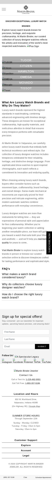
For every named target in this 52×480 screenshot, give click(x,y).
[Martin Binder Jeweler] (26, 371)
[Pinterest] (28, 361)
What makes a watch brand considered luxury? (19, 276)
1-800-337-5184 (32, 383)
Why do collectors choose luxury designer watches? (22, 286)
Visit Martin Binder (11, 250)
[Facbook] (18, 361)
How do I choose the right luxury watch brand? (22, 296)
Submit (42, 346)
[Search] (44, 9)
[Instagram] (7, 361)
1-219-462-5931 (33, 379)
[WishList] (46, 9)
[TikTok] (37, 361)
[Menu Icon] (4, 9)
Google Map (34, 406)
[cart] (49, 9)
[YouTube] (46, 361)
